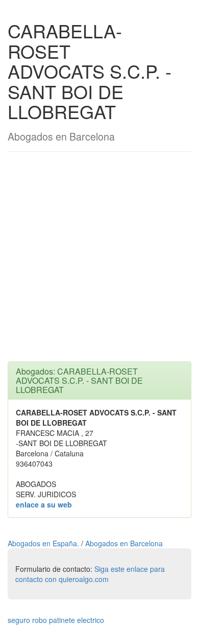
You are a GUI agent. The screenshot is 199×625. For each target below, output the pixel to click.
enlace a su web (44, 504)
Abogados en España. (44, 543)
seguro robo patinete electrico (56, 620)
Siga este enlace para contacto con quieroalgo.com (90, 574)
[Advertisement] (99, 261)
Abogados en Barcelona (124, 543)
